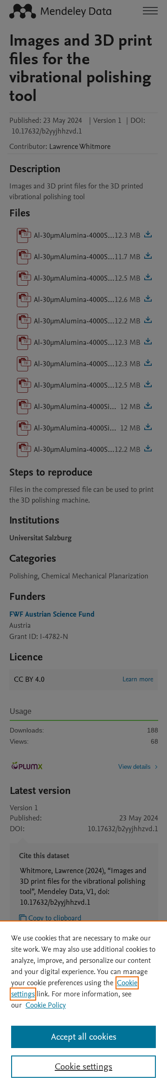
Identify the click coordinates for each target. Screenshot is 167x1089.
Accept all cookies (83, 1037)
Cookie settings (83, 1067)
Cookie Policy (46, 1005)
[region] (83, 1005)
